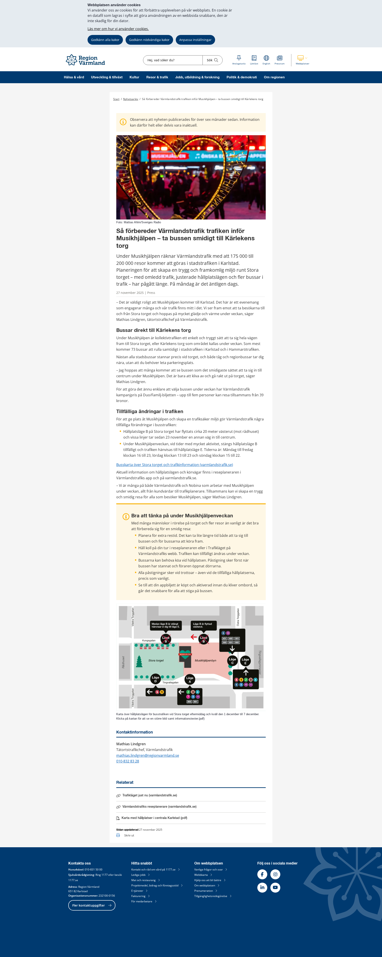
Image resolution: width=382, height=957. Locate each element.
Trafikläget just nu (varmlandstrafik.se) (149, 795)
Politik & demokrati (242, 77)
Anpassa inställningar (195, 40)
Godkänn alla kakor (105, 40)
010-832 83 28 (127, 761)
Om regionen (274, 77)
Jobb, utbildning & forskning (197, 77)
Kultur (134, 77)
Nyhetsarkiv (130, 99)
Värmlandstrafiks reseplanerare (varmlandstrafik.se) (159, 806)
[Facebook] (262, 874)
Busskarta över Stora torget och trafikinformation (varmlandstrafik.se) (174, 464)
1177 (104, 875)
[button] (302, 60)
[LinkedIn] (262, 888)
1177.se (73, 880)
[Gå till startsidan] (87, 65)
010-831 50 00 (93, 869)
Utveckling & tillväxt (106, 77)
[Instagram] (275, 874)
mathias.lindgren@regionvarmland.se (147, 755)
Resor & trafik (157, 77)
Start (116, 99)
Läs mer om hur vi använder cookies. (118, 28)
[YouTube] (275, 888)
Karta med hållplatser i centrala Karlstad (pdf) (154, 818)
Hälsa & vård (74, 77)
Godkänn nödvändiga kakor (149, 40)
